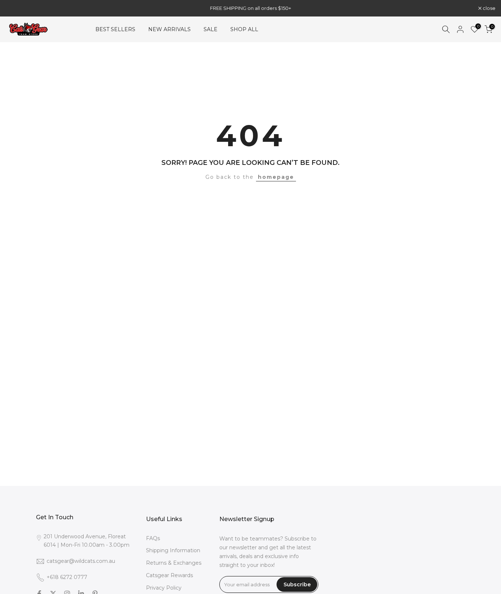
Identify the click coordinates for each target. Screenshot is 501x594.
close (16, 8)
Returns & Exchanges (173, 563)
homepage (276, 177)
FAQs (153, 538)
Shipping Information (173, 550)
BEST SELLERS (115, 29)
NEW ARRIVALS (169, 29)
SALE (210, 29)
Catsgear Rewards (169, 575)
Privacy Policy (164, 587)
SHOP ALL (244, 29)
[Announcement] (268, 8)
